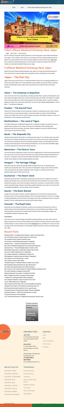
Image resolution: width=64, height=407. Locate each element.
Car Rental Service (29, 373)
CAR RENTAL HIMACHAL (11, 373)
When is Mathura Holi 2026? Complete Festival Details (19, 275)
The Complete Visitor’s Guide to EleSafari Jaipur (17, 239)
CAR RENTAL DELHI (9, 379)
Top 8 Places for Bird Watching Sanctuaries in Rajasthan (19, 241)
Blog (44, 338)
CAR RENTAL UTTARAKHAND (12, 376)
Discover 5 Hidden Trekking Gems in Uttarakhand (17, 252)
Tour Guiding (27, 388)
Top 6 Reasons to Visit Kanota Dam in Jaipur (16, 258)
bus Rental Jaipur (54, 143)
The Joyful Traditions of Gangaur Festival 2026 (17, 271)
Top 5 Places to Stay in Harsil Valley (14, 260)
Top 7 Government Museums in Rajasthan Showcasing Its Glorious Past (23, 296)
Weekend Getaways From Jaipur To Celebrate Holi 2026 (19, 273)
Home (44, 335)
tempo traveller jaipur (47, 102)
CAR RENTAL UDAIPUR (10, 388)
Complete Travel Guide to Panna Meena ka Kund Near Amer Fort (21, 286)
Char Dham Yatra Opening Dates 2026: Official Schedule (19, 267)
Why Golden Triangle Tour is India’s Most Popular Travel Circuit (21, 250)
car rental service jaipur (11, 187)
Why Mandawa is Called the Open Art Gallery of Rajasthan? (20, 256)
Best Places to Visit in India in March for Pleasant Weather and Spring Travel (25, 269)
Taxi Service (27, 376)
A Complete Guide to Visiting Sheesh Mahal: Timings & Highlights (22, 290)
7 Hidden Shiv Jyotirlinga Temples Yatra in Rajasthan (18, 277)
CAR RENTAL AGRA (9, 382)
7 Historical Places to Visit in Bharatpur (15, 294)
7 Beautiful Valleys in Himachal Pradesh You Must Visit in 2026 (21, 262)
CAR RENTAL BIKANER (10, 391)
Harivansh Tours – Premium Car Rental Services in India (19, 243)
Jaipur (7, 53)
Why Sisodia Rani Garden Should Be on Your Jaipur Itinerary (20, 288)
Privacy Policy (47, 344)
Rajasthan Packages (29, 385)
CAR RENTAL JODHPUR (10, 385)
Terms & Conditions (48, 341)
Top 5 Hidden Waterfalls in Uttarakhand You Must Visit (19, 254)
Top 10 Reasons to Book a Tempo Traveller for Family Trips (20, 237)
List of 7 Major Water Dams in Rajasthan (15, 282)
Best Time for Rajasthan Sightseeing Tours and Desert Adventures (22, 245)
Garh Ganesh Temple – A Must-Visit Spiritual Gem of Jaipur (20, 292)
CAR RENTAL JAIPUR (10, 371)
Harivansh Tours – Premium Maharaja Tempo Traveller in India (21, 248)
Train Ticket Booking (29, 390)
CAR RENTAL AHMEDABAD (11, 394)
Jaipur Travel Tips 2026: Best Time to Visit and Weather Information (22, 284)
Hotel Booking (27, 393)
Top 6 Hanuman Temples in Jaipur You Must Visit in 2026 (19, 279)
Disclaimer (46, 347)
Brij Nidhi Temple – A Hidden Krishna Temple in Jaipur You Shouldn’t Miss (24, 235)
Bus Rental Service (29, 371)
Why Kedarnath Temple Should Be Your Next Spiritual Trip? (20, 265)
